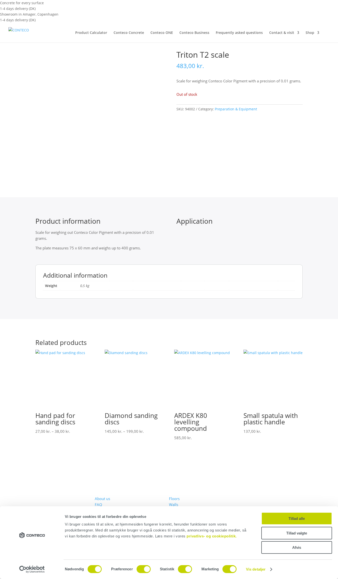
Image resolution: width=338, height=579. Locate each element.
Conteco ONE (161, 33)
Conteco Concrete (129, 33)
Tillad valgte (296, 533)
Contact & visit (281, 33)
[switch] (144, 569)
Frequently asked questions (239, 33)
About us (102, 498)
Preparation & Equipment (236, 109)
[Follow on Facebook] (247, 494)
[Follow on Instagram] (257, 494)
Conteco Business (194, 33)
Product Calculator (91, 33)
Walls (173, 504)
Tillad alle (297, 518)
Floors (174, 498)
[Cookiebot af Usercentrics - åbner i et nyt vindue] (32, 569)
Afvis (296, 547)
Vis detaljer (256, 569)
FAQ (98, 504)
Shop (310, 33)
